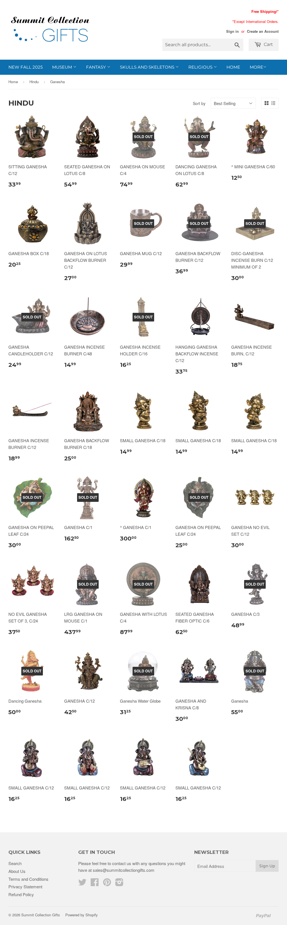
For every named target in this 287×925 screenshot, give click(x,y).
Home (233, 67)
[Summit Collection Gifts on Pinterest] (107, 884)
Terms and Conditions (28, 879)
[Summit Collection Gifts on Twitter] (82, 884)
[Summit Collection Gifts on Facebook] (95, 884)
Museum (62, 67)
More (256, 67)
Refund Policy (21, 894)
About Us (17, 871)
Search (15, 863)
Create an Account (263, 31)
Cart (268, 44)
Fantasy (96, 67)
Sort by (199, 103)
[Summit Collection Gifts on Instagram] (119, 884)
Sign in (232, 31)
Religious (201, 67)
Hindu (34, 81)
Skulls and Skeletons (147, 67)
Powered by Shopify (81, 914)
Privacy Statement (25, 886)
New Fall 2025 (25, 67)
